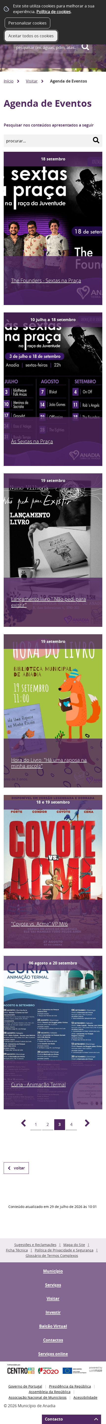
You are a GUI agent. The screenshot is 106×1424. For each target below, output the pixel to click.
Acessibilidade (85, 1397)
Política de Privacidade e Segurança (64, 1250)
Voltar (19, 1168)
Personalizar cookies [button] (27, 23)
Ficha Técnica (17, 1250)
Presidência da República (70, 1386)
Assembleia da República (50, 1391)
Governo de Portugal (25, 1386)
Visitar (32, 81)
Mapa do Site (74, 1244)
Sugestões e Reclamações (35, 1244)
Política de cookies (53, 11)
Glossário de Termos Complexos (52, 1255)
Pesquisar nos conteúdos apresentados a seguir (49, 125)
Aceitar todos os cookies (31, 36)
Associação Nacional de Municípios (38, 1397)
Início (9, 81)
